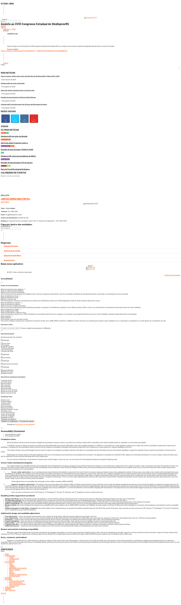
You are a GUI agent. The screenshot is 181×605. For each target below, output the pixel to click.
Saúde (8, 166)
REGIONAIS (8, 579)
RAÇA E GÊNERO (14, 570)
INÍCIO (7, 554)
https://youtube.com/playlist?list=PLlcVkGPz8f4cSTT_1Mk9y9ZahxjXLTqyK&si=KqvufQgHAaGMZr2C (34, 51)
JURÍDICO (12, 567)
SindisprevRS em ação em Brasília (13, 83)
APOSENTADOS (14, 576)
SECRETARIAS (10, 562)
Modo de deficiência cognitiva (11, 303)
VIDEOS (3, 26)
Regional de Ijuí (9, 260)
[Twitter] (5, 236)
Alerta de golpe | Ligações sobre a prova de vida (17, 90)
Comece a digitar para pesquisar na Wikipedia (35, 328)
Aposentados (5, 146)
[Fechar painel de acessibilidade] (2, 282)
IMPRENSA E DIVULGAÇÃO (18, 568)
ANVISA (11, 573)
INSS (7, 133)
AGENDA (8, 589)
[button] (2, 330)
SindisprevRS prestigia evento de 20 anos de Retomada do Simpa (24, 104)
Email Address (6, 226)
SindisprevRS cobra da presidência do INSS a (18, 156)
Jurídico (8, 139)
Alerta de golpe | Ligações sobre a (14, 143)
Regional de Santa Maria (12, 255)
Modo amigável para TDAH (10, 309)
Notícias (3, 166)
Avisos (3, 133)
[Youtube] (5, 238)
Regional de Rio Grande (12, 251)
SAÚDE (11, 565)
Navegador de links (7, 417)
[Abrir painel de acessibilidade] (2, 547)
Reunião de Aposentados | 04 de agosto (17, 163)
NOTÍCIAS (8, 578)
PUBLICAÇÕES (10, 587)
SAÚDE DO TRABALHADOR (18, 574)
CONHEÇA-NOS (10, 556)
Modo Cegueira (6, 316)
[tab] (90, 246)
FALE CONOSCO (10, 590)
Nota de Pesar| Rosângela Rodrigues (15, 169)
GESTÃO (12, 560)
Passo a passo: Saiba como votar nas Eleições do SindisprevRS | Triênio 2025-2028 (30, 76)
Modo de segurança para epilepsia (12, 289)
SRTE (11, 571)
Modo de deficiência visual (9, 296)
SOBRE (11, 557)
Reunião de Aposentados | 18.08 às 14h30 (17, 150)
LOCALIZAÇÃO (14, 559)
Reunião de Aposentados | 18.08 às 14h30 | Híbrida (18, 97)
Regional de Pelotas (11, 246)
